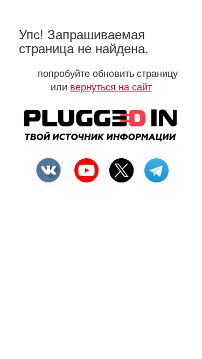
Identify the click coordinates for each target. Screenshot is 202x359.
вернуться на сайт (111, 86)
